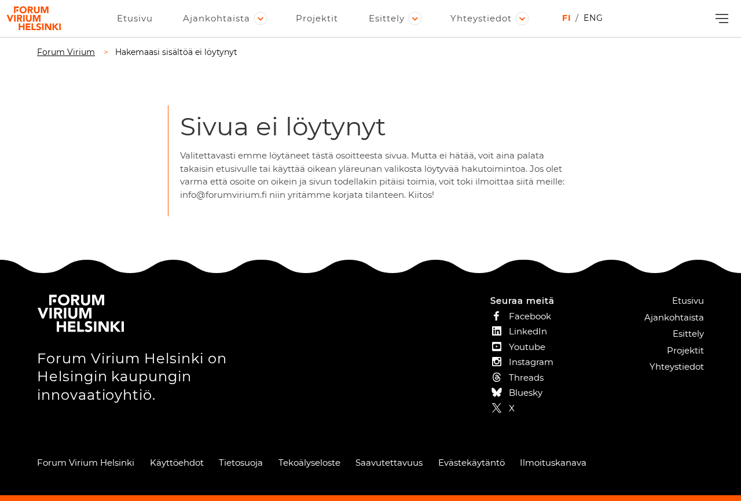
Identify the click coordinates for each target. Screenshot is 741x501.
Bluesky (525, 392)
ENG (593, 18)
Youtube (527, 346)
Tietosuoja (241, 462)
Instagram (531, 361)
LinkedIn (528, 331)
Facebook (530, 316)
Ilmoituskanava (553, 462)
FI (566, 18)
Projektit (317, 18)
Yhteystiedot (481, 18)
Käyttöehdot (177, 462)
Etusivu (135, 18)
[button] (720, 19)
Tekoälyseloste (309, 462)
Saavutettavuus (389, 462)
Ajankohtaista (216, 18)
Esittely (387, 18)
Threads (526, 377)
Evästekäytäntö (471, 462)
